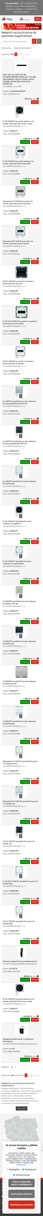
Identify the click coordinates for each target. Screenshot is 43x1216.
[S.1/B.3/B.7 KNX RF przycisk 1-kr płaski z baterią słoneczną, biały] (21, 312)
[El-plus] (25, 18)
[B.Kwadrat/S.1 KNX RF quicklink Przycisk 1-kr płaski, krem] (21, 752)
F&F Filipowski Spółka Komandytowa (21, 964)
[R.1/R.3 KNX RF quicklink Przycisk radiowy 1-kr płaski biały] (21, 552)
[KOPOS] (21, 26)
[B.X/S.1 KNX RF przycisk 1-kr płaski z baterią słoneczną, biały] (21, 352)
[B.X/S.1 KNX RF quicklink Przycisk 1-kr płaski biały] (21, 912)
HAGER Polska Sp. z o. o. (16, 126)
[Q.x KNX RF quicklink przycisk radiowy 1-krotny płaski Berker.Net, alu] (21, 392)
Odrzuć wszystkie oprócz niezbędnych (21, 1183)
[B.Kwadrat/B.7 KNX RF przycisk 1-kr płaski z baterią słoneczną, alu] (21, 232)
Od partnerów (23, 1174)
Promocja (25, 422)
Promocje (25, 142)
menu (38, 19)
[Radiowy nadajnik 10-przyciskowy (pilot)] (21, 952)
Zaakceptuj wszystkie (21, 1204)
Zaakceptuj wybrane (21, 1193)
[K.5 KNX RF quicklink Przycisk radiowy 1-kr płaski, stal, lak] (21, 592)
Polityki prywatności (25, 1163)
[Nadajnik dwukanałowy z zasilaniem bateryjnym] (21, 1030)
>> (28, 54)
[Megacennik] (7, 18)
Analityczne (30, 1169)
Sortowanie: (6, 48)
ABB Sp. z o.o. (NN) (13, 86)
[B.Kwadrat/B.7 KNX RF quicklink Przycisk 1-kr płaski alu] (21, 792)
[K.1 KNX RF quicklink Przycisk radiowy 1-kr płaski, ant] (21, 632)
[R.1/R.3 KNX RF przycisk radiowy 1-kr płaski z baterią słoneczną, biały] (21, 152)
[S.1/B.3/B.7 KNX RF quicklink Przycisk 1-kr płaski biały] (21, 872)
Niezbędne (14, 1169)
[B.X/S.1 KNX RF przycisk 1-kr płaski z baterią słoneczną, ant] (21, 272)
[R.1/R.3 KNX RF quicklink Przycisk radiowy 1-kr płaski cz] (21, 512)
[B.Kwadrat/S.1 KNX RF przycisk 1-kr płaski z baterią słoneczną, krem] (21, 192)
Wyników (5, 1067)
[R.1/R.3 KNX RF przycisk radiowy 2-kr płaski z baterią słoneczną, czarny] (21, 990)
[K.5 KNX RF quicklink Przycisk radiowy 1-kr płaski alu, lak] (21, 672)
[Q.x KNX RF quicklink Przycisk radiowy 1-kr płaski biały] (21, 472)
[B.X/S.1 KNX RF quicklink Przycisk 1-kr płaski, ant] (21, 832)
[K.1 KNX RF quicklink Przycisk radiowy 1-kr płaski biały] (21, 712)
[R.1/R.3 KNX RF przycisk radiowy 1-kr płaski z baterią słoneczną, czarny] (21, 112)
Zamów (34, 102)
